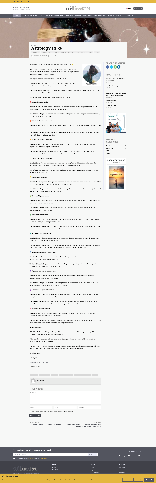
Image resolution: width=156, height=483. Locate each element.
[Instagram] (18, 1)
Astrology (35, 52)
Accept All (149, 479)
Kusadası (56, 52)
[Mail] (21, 1)
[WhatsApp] (115, 67)
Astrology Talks (111, 100)
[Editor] (32, 56)
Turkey (97, 52)
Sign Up (91, 454)
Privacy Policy (31, 458)
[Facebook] (14, 1)
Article (33, 45)
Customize (127, 479)
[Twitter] (25, 1)
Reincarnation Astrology (84, 52)
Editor (36, 56)
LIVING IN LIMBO (111, 106)
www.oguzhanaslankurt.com (39, 362)
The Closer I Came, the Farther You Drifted (45, 425)
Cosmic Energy (46, 52)
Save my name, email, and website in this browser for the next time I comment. (52, 411)
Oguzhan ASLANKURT (67, 52)
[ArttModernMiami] (78, 8)
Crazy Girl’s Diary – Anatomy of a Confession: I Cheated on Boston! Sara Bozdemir (84, 425)
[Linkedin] (118, 67)
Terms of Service (43, 458)
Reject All (138, 479)
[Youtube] (28, 1)
